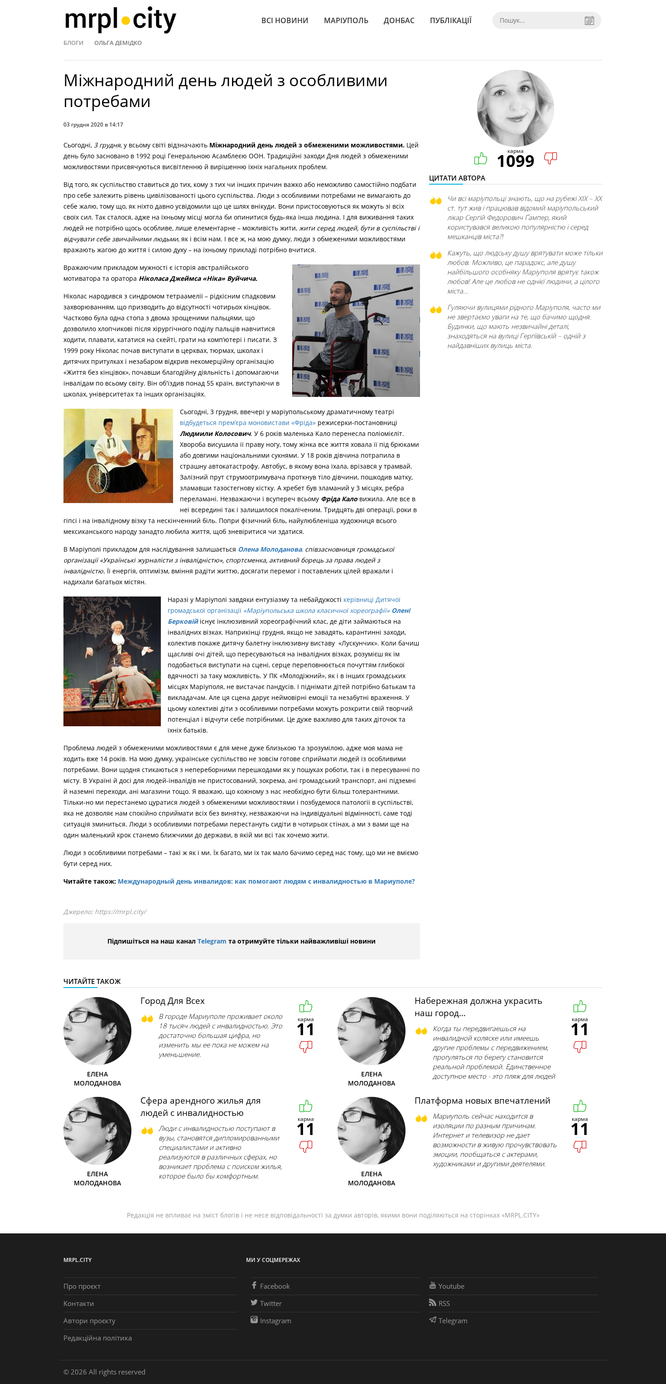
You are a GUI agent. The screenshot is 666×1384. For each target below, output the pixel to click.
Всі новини (285, 20)
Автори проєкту (89, 1320)
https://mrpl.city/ (120, 911)
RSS (444, 1303)
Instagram (275, 1320)
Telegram (212, 941)
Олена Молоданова (270, 549)
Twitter (271, 1303)
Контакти (78, 1303)
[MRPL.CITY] (120, 20)
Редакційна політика (97, 1337)
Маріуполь (346, 20)
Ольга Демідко (118, 43)
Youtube (451, 1286)
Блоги (73, 43)
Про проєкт (82, 1286)
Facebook (275, 1286)
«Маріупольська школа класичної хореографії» (317, 610)
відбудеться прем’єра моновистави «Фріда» (249, 422)
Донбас (399, 20)
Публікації (451, 20)
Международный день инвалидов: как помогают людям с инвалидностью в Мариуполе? (266, 881)
